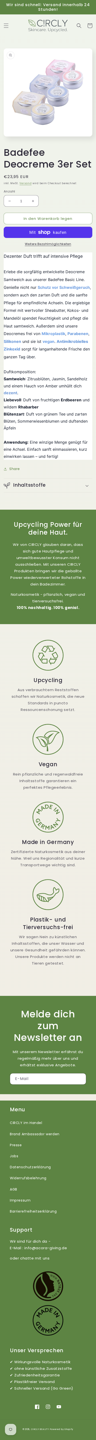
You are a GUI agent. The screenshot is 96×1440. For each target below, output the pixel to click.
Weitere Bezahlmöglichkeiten (48, 244)
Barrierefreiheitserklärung (33, 1211)
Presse (16, 1145)
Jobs (14, 1156)
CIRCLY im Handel (26, 1122)
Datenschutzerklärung (30, 1167)
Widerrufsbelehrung (28, 1178)
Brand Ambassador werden (35, 1134)
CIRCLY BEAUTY (40, 1429)
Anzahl (9, 191)
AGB (13, 1189)
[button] (6, 25)
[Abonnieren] (80, 1079)
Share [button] (14, 468)
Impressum (20, 1200)
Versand (25, 183)
